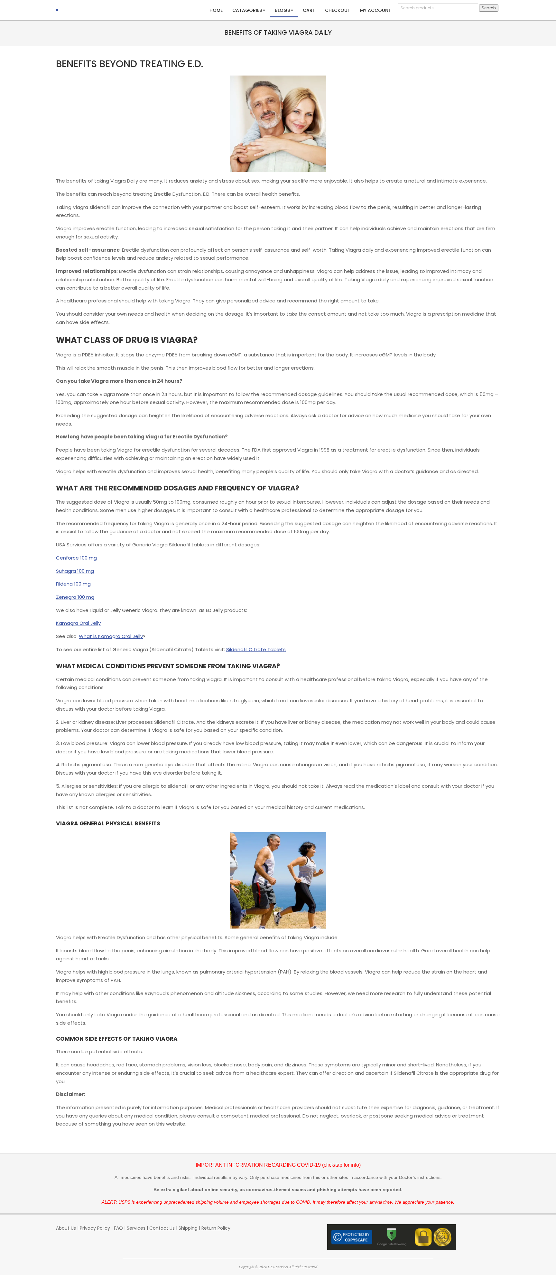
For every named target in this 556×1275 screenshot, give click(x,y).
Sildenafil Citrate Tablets (256, 649)
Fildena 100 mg (73, 583)
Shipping (188, 1228)
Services (136, 1228)
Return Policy (215, 1228)
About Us (66, 1228)
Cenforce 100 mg (76, 557)
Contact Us (162, 1228)
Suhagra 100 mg (75, 571)
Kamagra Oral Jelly (78, 623)
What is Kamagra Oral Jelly (111, 636)
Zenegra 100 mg (75, 597)
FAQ (118, 1228)
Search (489, 8)
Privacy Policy (95, 1228)
